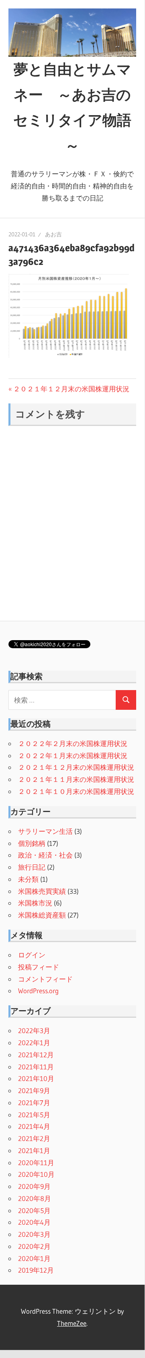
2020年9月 (34, 1186)
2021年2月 (34, 1138)
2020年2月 (34, 1246)
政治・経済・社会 (45, 855)
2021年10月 (36, 1078)
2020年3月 (34, 1234)
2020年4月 (34, 1222)
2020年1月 (34, 1258)
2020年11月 (36, 1162)
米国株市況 (35, 903)
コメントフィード (45, 979)
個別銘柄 (31, 843)
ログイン (31, 955)
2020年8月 (34, 1198)
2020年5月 (34, 1210)
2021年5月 (34, 1114)
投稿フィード (38, 967)
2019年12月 (36, 1270)
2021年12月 (36, 1054)
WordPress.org (38, 990)
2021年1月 (34, 1150)
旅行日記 (31, 867)
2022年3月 (34, 1030)
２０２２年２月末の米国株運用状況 (72, 743)
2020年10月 (36, 1174)
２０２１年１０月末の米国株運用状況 (76, 791)
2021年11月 (36, 1066)
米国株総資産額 (42, 915)
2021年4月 (34, 1126)
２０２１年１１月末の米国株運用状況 (76, 779)
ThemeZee (71, 1323)
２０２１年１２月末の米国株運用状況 (71, 388)
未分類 (28, 879)
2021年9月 (34, 1090)
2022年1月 (34, 1042)
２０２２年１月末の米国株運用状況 (72, 755)
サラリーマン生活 (45, 831)
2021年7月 (34, 1102)
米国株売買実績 (42, 891)
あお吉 (53, 234)
